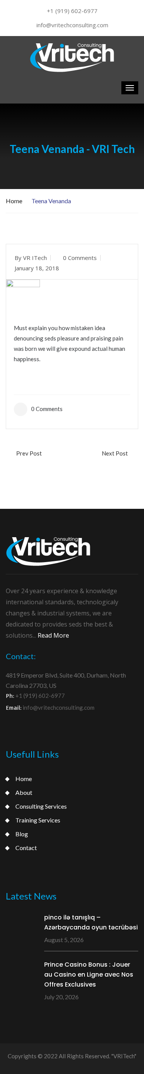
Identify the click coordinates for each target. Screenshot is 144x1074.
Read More (53, 635)
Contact (26, 847)
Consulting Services (41, 806)
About (23, 792)
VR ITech (35, 258)
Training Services (37, 820)
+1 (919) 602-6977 (72, 11)
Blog (21, 833)
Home (14, 200)
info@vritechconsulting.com (72, 25)
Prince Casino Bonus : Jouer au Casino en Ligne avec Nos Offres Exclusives (88, 974)
